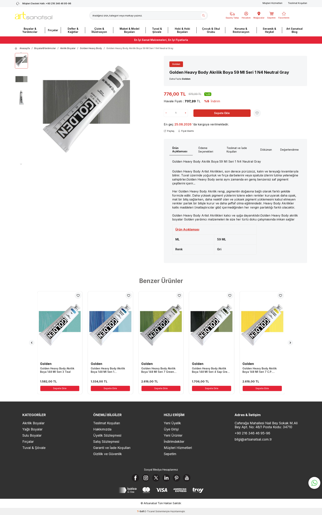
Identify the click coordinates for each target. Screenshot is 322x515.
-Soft (141, 511)
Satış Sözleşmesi (106, 442)
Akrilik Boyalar (67, 48)
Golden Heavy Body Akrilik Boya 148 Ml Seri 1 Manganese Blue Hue (108, 370)
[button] (21, 52)
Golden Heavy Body (91, 48)
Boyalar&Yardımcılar (45, 48)
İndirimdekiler (174, 442)
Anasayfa (25, 48)
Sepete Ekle (222, 113)
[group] (86, 109)
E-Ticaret (150, 511)
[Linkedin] (166, 478)
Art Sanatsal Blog (294, 30)
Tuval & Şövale (157, 30)
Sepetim (170, 454)
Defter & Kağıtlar (73, 30)
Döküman (266, 149)
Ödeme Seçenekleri (205, 149)
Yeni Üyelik (172, 423)
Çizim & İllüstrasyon (99, 30)
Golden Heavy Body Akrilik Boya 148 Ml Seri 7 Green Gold (158, 370)
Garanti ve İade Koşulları (111, 448)
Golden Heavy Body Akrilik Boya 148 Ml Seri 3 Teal (57, 370)
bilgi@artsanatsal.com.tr (253, 439)
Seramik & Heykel (269, 30)
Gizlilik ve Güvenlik (107, 454)
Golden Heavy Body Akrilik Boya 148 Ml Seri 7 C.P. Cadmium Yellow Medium (259, 370)
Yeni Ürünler (173, 435)
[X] (156, 478)
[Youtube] (186, 478)
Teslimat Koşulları (297, 3)
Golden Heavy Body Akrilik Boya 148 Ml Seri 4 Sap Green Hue (211, 370)
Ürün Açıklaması (179, 149)
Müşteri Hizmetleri (272, 3)
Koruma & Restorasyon (241, 30)
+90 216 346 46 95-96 (46, 3)
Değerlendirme (289, 149)
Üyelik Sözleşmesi (107, 435)
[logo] (33, 15)
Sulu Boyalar (32, 435)
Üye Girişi (171, 429)
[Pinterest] (176, 478)
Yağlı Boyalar (32, 429)
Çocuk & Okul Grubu (211, 30)
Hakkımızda (102, 429)
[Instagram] (145, 478)
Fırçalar (53, 30)
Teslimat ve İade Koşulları (237, 149)
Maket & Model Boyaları (129, 30)
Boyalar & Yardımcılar (29, 30)
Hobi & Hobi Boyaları (182, 30)
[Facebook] (135, 478)
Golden (176, 64)
